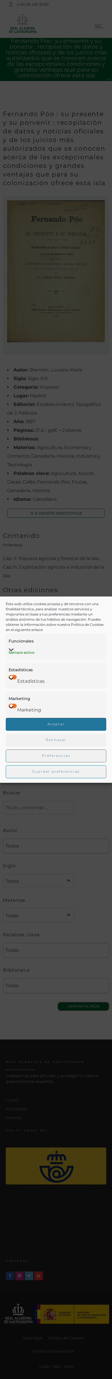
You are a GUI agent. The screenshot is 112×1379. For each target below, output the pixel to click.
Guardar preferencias (56, 771)
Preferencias (56, 755)
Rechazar (56, 740)
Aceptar (56, 724)
